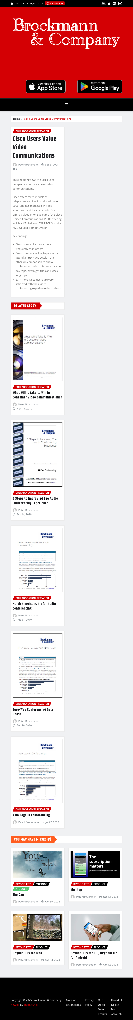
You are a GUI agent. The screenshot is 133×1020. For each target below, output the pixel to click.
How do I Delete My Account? (116, 1007)
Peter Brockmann (28, 164)
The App (76, 890)
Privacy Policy (89, 1002)
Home (16, 118)
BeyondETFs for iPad (27, 953)
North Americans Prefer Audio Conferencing (34, 606)
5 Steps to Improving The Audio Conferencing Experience (35, 501)
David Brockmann (28, 822)
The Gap (18, 895)
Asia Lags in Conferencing (31, 815)
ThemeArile (31, 1005)
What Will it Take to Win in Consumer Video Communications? (37, 395)
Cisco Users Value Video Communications (47, 118)
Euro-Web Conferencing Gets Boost (33, 712)
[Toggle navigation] (66, 105)
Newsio (15, 1005)
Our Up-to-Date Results (102, 1007)
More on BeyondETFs (73, 1002)
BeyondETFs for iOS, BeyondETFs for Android (94, 955)
